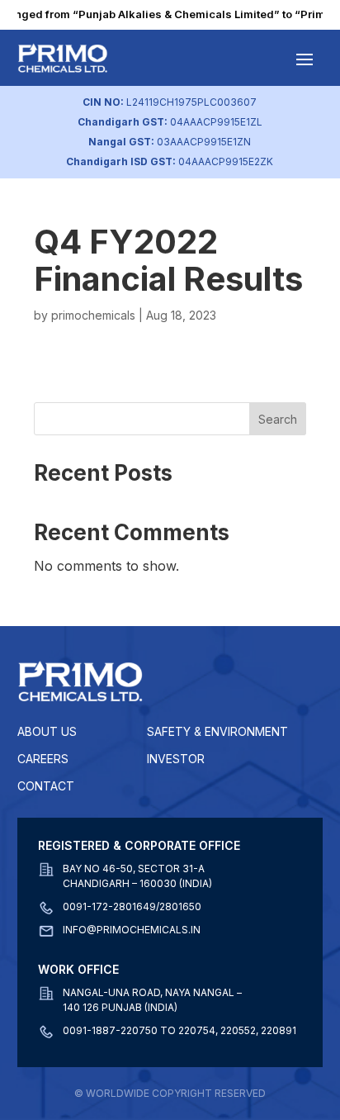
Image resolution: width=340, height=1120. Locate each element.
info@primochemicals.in (132, 929)
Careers (42, 759)
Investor (176, 759)
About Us (47, 731)
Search (277, 419)
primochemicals (93, 315)
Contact (45, 786)
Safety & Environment (217, 731)
